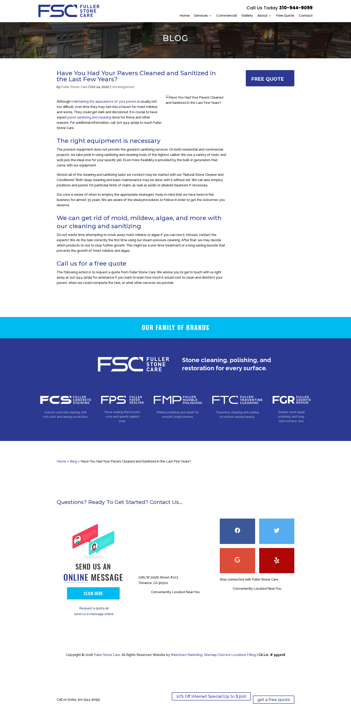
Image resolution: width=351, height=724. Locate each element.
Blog (73, 461)
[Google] (237, 560)
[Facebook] (237, 531)
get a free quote (273, 699)
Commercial (226, 15)
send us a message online (94, 614)
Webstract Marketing (187, 655)
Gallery (247, 15)
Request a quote (92, 608)
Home (185, 15)
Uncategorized (123, 87)
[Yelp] (276, 560)
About (262, 15)
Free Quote (285, 15)
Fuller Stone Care (74, 87)
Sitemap (210, 655)
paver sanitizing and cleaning (89, 117)
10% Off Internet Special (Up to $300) (211, 696)
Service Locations (232, 655)
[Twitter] (276, 531)
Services (201, 15)
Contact (306, 15)
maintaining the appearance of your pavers (103, 101)
